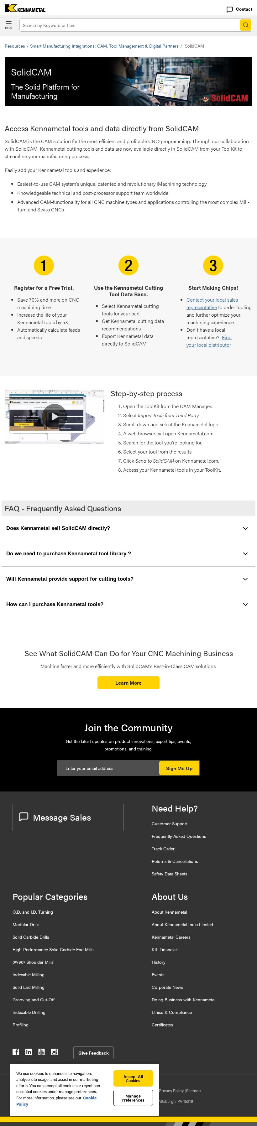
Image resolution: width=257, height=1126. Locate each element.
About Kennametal (169, 912)
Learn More (128, 682)
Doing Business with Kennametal (183, 999)
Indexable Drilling (29, 1012)
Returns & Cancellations (175, 861)
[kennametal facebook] (16, 1053)
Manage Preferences (133, 1098)
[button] (54, 416)
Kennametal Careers (171, 937)
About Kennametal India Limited (182, 924)
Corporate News (167, 987)
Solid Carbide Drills (31, 937)
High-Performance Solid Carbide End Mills (53, 949)
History (158, 962)
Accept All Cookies (133, 1078)
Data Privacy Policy (167, 1090)
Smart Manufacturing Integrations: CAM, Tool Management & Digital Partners (104, 46)
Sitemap (193, 1090)
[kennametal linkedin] (28, 1053)
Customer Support (169, 823)
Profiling (21, 1024)
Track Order (163, 848)
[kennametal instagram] (54, 1053)
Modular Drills (26, 924)
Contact (244, 9)
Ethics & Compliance (172, 1012)
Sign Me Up (179, 768)
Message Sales (62, 817)
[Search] (245, 25)
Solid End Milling (29, 987)
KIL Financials (165, 949)
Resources (15, 46)
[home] (22, 9)
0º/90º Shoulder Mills (33, 962)
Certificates (162, 1024)
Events (158, 974)
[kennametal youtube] (41, 1053)
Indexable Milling (29, 974)
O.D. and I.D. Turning (33, 912)
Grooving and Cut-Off (34, 999)
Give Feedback (93, 1053)
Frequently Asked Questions (179, 836)
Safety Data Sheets (169, 873)
